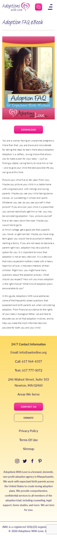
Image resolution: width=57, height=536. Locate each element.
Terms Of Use (28, 440)
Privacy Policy (28, 430)
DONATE (29, 417)
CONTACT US (28, 406)
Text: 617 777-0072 (28, 370)
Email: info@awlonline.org (28, 352)
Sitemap (28, 448)
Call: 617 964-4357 (28, 361)
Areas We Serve (28, 394)
